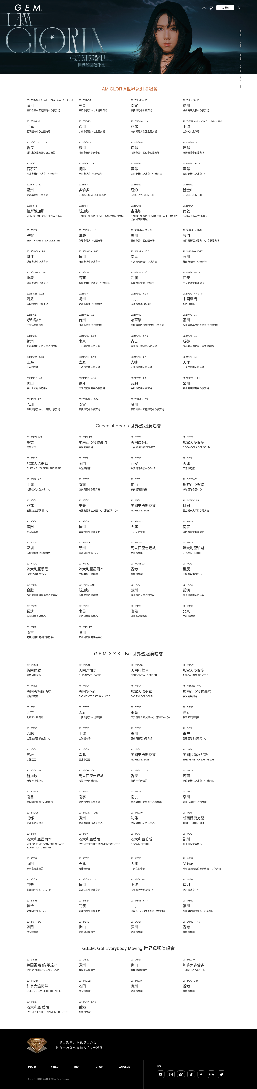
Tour (240, 57)
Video (240, 45)
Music (240, 33)
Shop (240, 68)
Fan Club (240, 82)
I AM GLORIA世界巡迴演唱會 (128, 88)
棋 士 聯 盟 (96, 1047)
